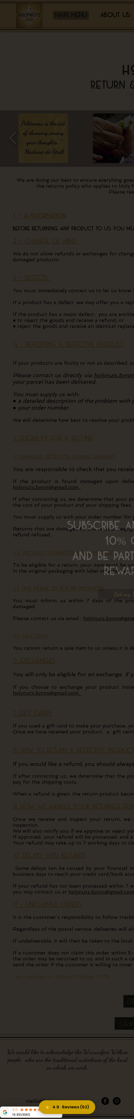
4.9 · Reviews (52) (70, 1107)
